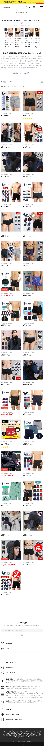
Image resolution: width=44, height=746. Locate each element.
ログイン (25, 12)
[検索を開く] (26, 7)
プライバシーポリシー (18, 741)
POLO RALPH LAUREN (6, 113)
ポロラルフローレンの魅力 (21, 73)
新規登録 (18, 12)
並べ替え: (4, 86)
